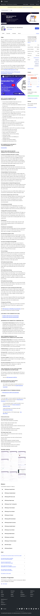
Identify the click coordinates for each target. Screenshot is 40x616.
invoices (35, 61)
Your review (30, 86)
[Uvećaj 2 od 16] (7, 460)
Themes (12, 592)
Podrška (37, 33)
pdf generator (37, 65)
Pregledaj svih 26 (36, 57)
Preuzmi (37, 28)
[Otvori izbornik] (38, 1)
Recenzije (8, 33)
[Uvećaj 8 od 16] (15, 461)
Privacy (2, 596)
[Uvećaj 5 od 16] (7, 472)
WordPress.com (4, 599)
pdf (38, 61)
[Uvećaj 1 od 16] (7, 452)
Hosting (2, 594)
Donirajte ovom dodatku (32, 107)
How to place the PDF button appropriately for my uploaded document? (8, 566)
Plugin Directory (3, 4)
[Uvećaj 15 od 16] (24, 470)
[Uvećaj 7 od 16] (15, 457)
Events (31, 592)
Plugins (12, 594)
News (2, 592)
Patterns (12, 596)
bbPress (3, 602)
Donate (32, 594)
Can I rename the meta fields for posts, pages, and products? (6, 570)
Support (21, 592)
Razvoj (19, 33)
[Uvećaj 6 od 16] (15, 452)
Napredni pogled (31, 68)
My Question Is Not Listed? (6, 573)
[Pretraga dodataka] (11, 10)
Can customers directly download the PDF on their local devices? (7, 559)
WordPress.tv (23, 596)
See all (38, 86)
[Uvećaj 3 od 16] (7, 465)
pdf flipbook (37, 63)
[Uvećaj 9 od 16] (15, 466)
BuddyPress (3, 604)
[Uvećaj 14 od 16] (24, 465)
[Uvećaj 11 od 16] (15, 472)
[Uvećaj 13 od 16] (24, 458)
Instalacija (14, 33)
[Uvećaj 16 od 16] (24, 475)
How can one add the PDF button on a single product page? (7, 562)
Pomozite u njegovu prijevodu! (27, 7)
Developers (22, 594)
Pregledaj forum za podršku (32, 98)
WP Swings (10, 29)
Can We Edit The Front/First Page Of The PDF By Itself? (11, 555)
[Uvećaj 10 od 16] (15, 468)
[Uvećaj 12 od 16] (24, 452)
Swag (31, 596)
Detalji (3, 33)
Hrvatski (4, 608)
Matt (2, 601)
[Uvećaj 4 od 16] (7, 467)
